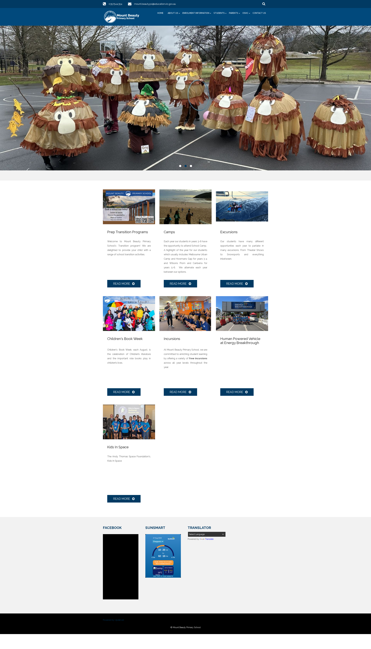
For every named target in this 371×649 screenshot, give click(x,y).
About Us (173, 13)
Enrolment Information (195, 13)
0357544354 (115, 4)
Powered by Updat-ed (113, 620)
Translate (209, 539)
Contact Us (259, 13)
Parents (233, 13)
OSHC (245, 13)
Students (219, 13)
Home (160, 13)
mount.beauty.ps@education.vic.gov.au (155, 4)
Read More (122, 283)
